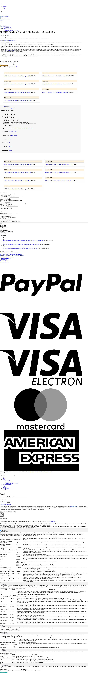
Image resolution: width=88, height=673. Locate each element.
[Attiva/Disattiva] (0, 40)
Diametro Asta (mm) (5, 198)
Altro (32, 128)
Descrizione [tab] (7, 106)
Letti (10, 128)
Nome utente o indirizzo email (7, 496)
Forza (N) (2, 201)
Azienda (4, 6)
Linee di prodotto (4, 196)
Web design (31, 472)
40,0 (10, 139)
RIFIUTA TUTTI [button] (3, 511)
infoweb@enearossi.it (11, 4)
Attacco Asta (3, 203)
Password (3, 499)
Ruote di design (9, 482)
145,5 (10, 150)
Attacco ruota (3, 207)
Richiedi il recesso (4, 262)
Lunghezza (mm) (4, 217)
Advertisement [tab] (3, 632)
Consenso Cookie (4, 260)
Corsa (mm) (3, 199)
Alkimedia (38, 472)
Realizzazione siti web (46, 472)
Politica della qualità (5, 258)
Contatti (4, 34)
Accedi (8, 501)
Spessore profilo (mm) (5, 221)
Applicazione (3, 213)
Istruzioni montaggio (7, 484)
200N (10, 146)
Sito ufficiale (6, 35)
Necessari (4, 530)
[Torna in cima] (0, 473)
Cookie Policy (73, 506)
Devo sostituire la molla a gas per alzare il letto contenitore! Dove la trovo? (21, 248)
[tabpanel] (44, 557)
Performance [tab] (3, 664)
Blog (4, 8)
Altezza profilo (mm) (5, 220)
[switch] (0, 584)
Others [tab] (1, 625)
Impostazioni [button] (41, 509)
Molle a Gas (8, 27)
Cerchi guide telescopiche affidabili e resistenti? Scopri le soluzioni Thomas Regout (23, 240)
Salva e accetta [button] (3, 672)
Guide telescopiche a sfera (11, 30)
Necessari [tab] (2, 529)
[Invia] (3, 477)
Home (4, 25)
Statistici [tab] (2, 583)
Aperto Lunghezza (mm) (6, 200)
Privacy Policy (52, 521)
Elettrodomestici (26, 128)
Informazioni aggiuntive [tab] (9, 108)
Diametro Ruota (4, 205)
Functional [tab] (2, 649)
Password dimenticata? (5, 504)
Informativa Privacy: (10, 253)
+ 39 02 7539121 (12, 1)
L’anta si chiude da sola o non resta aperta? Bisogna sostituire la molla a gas (21, 244)
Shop (4, 479)
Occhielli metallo (13, 131)
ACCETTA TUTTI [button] (12, 511)
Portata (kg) (3, 216)
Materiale (2, 215)
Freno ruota (3, 208)
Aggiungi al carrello (4, 65)
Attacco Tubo (3, 204)
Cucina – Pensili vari (17, 128)
